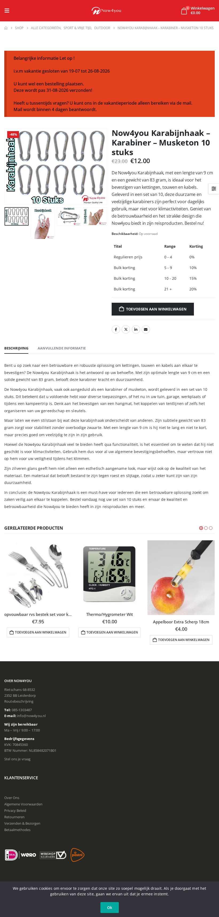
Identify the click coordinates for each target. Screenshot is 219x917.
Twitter (126, 329)
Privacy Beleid (15, 810)
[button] (8, 10)
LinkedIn (136, 329)
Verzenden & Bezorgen (22, 823)
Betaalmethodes (17, 829)
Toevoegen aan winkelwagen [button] (40, 632)
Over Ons (11, 797)
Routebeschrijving (18, 701)
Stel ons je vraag (17, 759)
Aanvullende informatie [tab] (62, 348)
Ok (109, 907)
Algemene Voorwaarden (23, 804)
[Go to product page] (38, 574)
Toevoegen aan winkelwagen (156, 309)
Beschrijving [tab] (16, 348)
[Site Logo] (106, 10)
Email (146, 329)
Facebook (116, 329)
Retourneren (14, 816)
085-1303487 (22, 709)
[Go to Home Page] (5, 28)
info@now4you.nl (31, 715)
